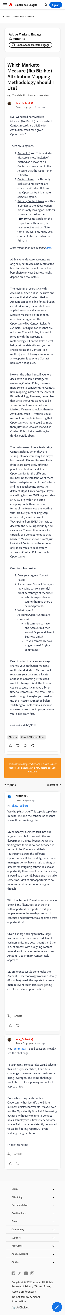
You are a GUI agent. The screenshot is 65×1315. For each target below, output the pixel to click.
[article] (32, 911)
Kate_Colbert (23, 102)
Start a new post (37, 767)
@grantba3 (19, 1048)
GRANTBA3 (22, 796)
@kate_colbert (19, 805)
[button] (18, 95)
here (48, 248)
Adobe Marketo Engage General (19, 16)
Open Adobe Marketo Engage (32, 45)
